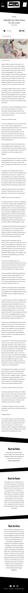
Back (2, 6)
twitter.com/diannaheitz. (14, 460)
